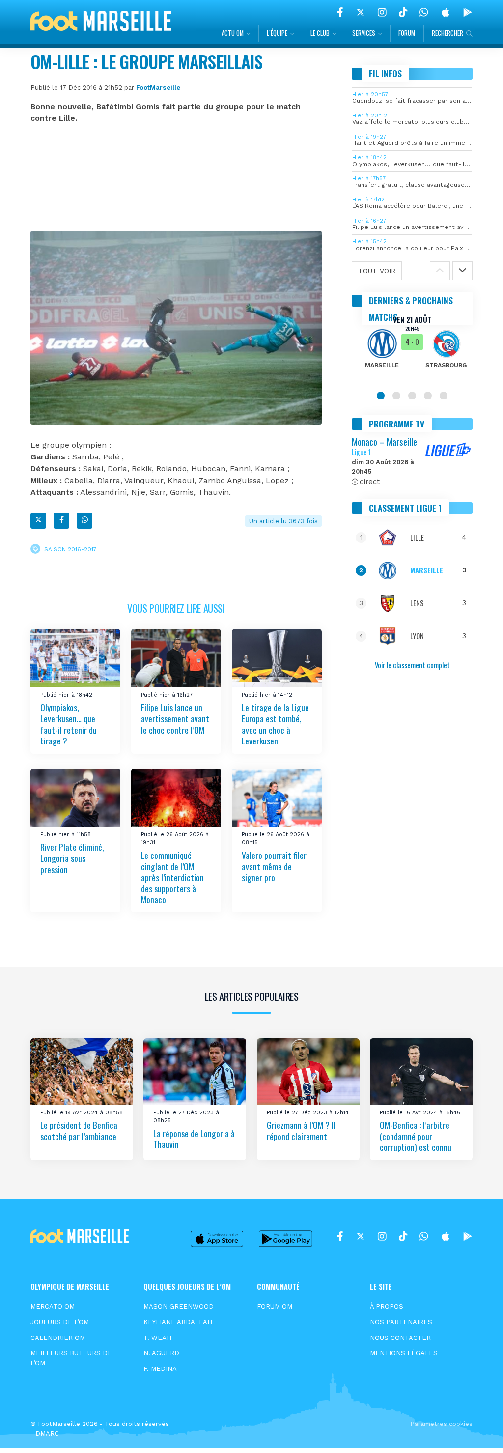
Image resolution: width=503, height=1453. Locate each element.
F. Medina (160, 1368)
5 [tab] (443, 395)
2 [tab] (396, 395)
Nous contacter (400, 1337)
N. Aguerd (161, 1353)
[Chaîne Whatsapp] (423, 12)
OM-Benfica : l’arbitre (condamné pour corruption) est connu (415, 1135)
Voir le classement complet (412, 665)
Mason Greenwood (178, 1306)
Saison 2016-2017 (70, 548)
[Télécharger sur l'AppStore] (445, 12)
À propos (386, 1306)
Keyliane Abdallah (177, 1322)
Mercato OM (52, 1306)
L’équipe (277, 33)
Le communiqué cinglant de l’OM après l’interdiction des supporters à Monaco (172, 877)
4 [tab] (428, 395)
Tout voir (376, 271)
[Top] (476, 1431)
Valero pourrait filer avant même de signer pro (274, 866)
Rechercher (447, 33)
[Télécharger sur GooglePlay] (468, 12)
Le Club (320, 33)
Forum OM (274, 1306)
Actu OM (233, 33)
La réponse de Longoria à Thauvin (194, 1139)
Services (363, 33)
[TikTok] (403, 12)
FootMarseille (158, 87)
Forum (406, 33)
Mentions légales (404, 1353)
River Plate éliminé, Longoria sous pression (72, 857)
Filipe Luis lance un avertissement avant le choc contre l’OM (175, 718)
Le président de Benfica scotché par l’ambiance (78, 1130)
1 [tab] (381, 395)
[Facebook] (340, 12)
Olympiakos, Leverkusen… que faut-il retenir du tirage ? (68, 724)
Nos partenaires (401, 1322)
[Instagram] (382, 12)
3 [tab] (412, 395)
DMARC (47, 1433)
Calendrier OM (57, 1337)
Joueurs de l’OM (59, 1322)
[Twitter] (360, 12)
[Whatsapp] (84, 521)
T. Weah (157, 1337)
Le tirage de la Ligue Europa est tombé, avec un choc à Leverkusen (275, 724)
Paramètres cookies (441, 1423)
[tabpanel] (412, 348)
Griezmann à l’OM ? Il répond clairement (301, 1130)
